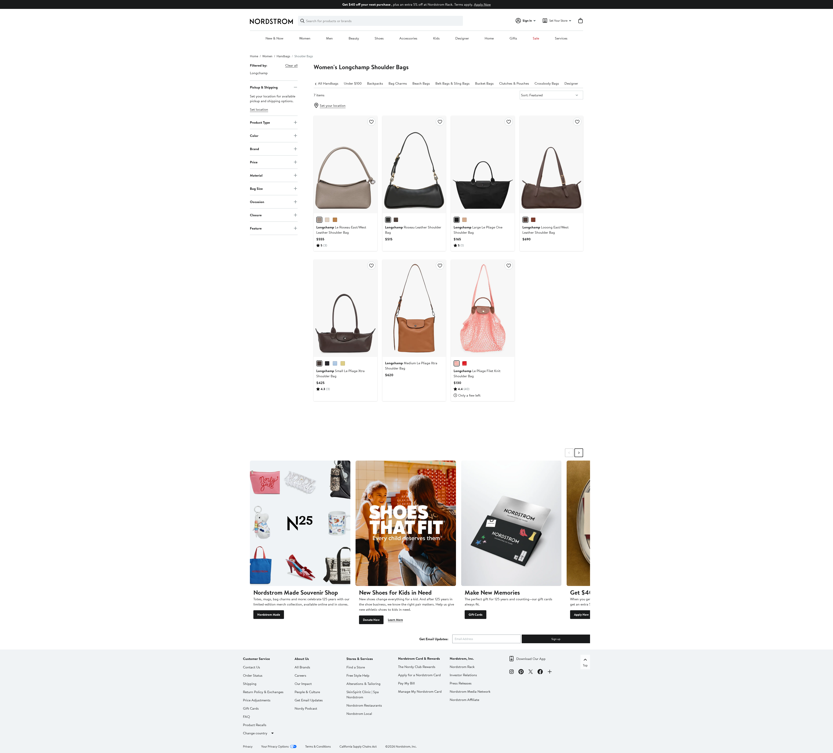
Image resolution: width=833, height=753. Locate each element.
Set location (259, 109)
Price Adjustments (257, 700)
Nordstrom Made (268, 614)
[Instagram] (511, 672)
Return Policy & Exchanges (263, 691)
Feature (256, 228)
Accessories (408, 38)
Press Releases (461, 683)
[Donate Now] (406, 523)
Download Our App (531, 658)
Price (253, 161)
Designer (462, 38)
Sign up (555, 639)
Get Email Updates (309, 700)
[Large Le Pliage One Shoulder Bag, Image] (482, 164)
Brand (254, 148)
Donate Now (371, 620)
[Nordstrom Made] (300, 523)
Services (561, 38)
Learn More (395, 620)
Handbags (283, 56)
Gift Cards (475, 614)
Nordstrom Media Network (470, 691)
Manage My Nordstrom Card (420, 691)
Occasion (257, 201)
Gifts (513, 38)
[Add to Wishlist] (371, 122)
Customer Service (256, 658)
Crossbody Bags (547, 83)
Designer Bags (575, 83)
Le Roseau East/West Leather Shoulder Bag (341, 230)
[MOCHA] (396, 220)
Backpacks (375, 83)
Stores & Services (359, 658)
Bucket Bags (484, 83)
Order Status (252, 675)
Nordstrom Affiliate (464, 699)
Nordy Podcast (306, 708)
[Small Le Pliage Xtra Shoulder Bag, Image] (345, 308)
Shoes (379, 38)
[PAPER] (327, 220)
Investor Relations (463, 675)
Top (585, 665)
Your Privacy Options (275, 746)
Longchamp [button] (259, 73)
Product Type (260, 122)
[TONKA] (533, 220)
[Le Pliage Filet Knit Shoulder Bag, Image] (482, 308)
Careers (300, 675)
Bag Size (256, 188)
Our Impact (303, 683)
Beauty (354, 38)
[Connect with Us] (549, 672)
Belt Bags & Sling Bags (452, 83)
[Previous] (316, 83)
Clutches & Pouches (514, 83)
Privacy (248, 746)
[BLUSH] (456, 363)
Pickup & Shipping (264, 87)
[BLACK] (388, 220)
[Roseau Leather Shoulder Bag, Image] (414, 164)
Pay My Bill (406, 683)
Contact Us (251, 667)
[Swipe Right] (578, 452)
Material (256, 175)
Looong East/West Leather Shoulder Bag (545, 230)
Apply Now (482, 4)
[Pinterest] (521, 672)
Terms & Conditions (318, 746)
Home (489, 38)
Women (304, 38)
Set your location (333, 105)
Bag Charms (398, 83)
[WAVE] (335, 363)
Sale (536, 38)
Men (329, 38)
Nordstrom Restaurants (364, 705)
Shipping (249, 683)
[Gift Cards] (511, 523)
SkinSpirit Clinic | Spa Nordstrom (362, 694)
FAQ (246, 716)
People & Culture (307, 691)
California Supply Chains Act (358, 746)
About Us (302, 658)
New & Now (274, 38)
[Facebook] (540, 672)
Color (254, 135)
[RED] (464, 363)
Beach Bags (421, 83)
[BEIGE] (464, 220)
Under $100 (353, 83)
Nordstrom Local (359, 713)
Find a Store (355, 667)
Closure (256, 214)
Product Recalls (254, 724)
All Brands (302, 667)
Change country (255, 733)
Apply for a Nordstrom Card (419, 675)
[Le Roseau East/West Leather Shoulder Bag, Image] (345, 164)
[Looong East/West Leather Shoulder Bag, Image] (551, 164)
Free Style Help (357, 675)
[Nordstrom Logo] (271, 21)
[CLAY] (319, 220)
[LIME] (343, 363)
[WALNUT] (335, 220)
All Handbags (328, 83)
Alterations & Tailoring (363, 683)
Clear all (291, 65)
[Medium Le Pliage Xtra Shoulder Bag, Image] (414, 308)
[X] (530, 672)
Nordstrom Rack (462, 666)
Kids (436, 38)
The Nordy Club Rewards (416, 666)
